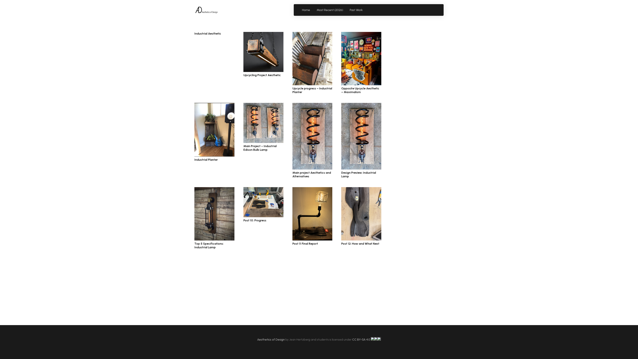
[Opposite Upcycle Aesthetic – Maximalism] (361, 58)
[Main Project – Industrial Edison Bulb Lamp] (263, 123)
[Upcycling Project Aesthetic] (263, 52)
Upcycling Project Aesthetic (262, 75)
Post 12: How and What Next (360, 243)
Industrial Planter (206, 160)
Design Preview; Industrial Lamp (358, 174)
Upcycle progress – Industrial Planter (312, 90)
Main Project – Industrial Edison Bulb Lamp (260, 148)
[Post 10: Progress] (263, 202)
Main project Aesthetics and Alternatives (311, 174)
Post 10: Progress (254, 220)
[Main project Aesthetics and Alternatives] (312, 136)
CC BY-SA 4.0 (361, 339)
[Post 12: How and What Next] (361, 213)
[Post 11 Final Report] (312, 213)
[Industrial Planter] (214, 130)
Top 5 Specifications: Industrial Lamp (209, 245)
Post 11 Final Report (305, 243)
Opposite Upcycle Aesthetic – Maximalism (360, 90)
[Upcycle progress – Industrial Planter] (312, 58)
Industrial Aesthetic (207, 33)
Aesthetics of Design (271, 339)
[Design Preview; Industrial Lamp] (361, 136)
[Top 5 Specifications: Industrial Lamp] (214, 213)
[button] (365, 10)
